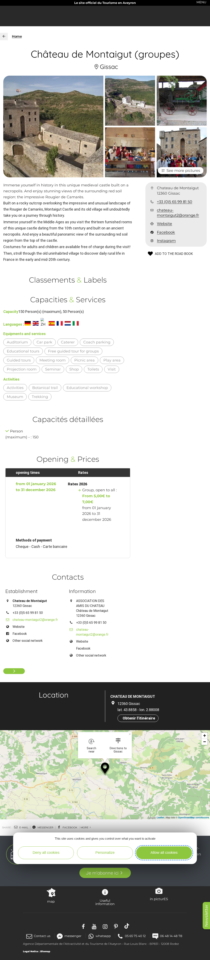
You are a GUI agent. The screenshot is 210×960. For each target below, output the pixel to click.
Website (164, 223)
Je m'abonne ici (102, 873)
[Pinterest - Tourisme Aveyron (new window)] (116, 925)
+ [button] (204, 735)
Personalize (105, 853)
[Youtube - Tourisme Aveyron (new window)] (94, 925)
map (51, 901)
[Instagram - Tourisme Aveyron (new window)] (105, 925)
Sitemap (45, 951)
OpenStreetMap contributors (193, 817)
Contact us (42, 936)
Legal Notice (30, 951)
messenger (45, 827)
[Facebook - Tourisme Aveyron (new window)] (83, 925)
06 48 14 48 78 (171, 936)
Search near (91, 750)
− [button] (204, 741)
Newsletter (206, 915)
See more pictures (183, 170)
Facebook (166, 232)
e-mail (23, 827)
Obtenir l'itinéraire (139, 718)
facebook (69, 827)
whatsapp (103, 936)
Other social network (28, 641)
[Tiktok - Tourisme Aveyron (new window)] (126, 925)
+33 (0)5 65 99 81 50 (174, 202)
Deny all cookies (46, 853)
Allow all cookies (164, 853)
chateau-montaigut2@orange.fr (178, 213)
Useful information (105, 902)
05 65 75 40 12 (135, 936)
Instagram (166, 240)
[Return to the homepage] (4, 36)
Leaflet (160, 817)
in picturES (159, 899)
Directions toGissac (118, 750)
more (85, 827)
